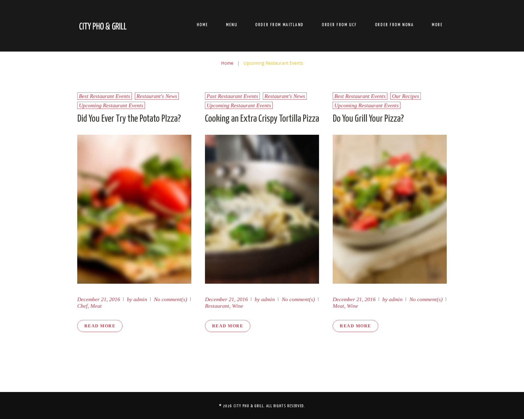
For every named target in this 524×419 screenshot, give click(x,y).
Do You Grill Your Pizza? (368, 119)
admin (140, 299)
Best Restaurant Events (104, 96)
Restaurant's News (156, 96)
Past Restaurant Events (232, 96)
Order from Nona (394, 25)
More (437, 25)
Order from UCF (339, 25)
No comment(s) (170, 299)
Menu (231, 25)
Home (202, 25)
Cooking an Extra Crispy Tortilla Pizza (262, 119)
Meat (96, 306)
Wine (237, 306)
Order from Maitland (279, 25)
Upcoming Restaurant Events (111, 105)
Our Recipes (405, 96)
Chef (82, 306)
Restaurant (217, 306)
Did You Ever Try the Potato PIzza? (129, 119)
